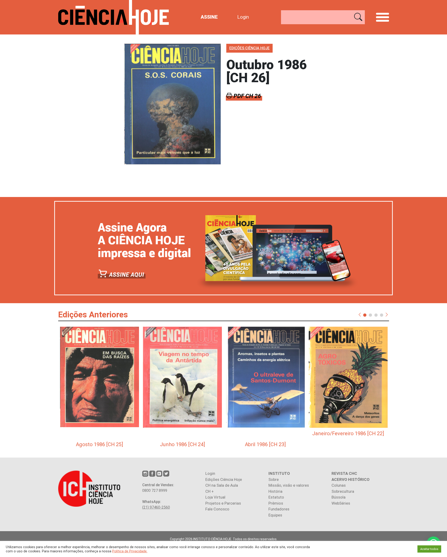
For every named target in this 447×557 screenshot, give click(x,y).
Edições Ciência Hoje (223, 479)
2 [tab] (370, 314)
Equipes (275, 515)
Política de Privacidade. (129, 551)
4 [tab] (381, 314)
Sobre (273, 479)
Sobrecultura (343, 491)
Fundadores (278, 509)
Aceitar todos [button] (429, 549)
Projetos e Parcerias (223, 503)
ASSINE (209, 17)
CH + (209, 491)
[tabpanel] (99, 387)
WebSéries (341, 503)
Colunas (339, 485)
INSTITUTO (279, 473)
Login (243, 17)
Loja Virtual (215, 497)
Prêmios (275, 503)
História (275, 491)
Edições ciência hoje (249, 48)
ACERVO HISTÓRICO (350, 479)
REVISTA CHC (344, 473)
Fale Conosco (217, 509)
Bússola (338, 497)
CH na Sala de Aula (221, 485)
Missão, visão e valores (288, 485)
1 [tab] (364, 314)
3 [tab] (376, 314)
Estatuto (276, 497)
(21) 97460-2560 (156, 507)
